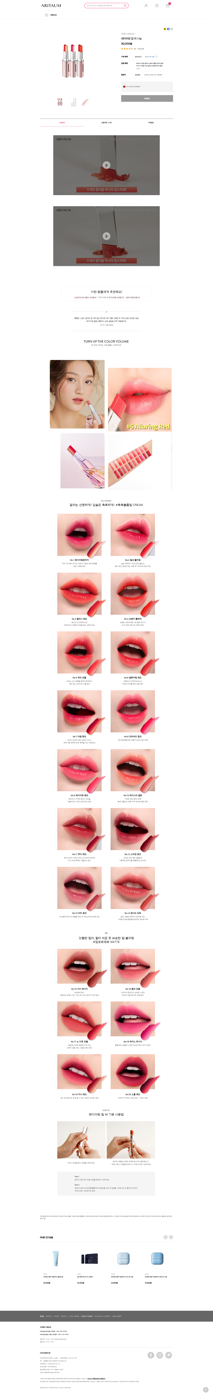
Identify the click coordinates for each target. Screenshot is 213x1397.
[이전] (166, 1237)
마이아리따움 (146, 5)
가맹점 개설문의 (117, 1316)
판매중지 (147, 98)
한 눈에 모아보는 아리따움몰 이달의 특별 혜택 (99, 5)
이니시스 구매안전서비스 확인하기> (96, 1378)
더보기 (138, 68)
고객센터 (56, 1316)
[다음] (171, 1237)
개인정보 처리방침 (86, 1316)
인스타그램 (159, 1355)
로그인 (42, 1316)
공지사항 (48, 1316)
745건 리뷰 (140, 48)
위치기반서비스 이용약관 (102, 1316)
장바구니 (169, 3)
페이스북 (151, 1355)
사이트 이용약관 (74, 1316)
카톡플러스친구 (168, 1355)
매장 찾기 (64, 1316)
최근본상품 (157, 5)
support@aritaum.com (54, 1364)
